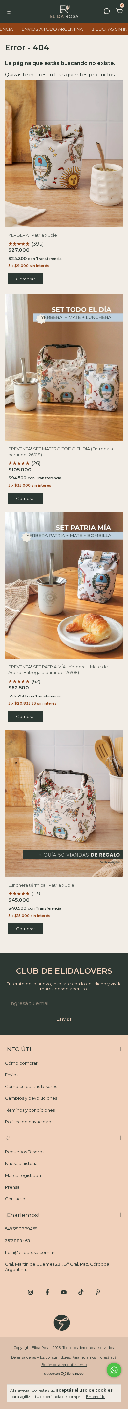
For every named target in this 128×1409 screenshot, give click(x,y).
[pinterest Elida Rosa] (97, 1292)
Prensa (12, 1187)
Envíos (11, 1074)
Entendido (95, 1396)
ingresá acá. (107, 1357)
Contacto (15, 1198)
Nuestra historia (21, 1163)
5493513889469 (21, 1228)
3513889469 (17, 1240)
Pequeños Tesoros (24, 1151)
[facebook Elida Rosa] (47, 1292)
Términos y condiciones (30, 1110)
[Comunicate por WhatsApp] (114, 1370)
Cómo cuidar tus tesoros (31, 1086)
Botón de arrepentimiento (64, 1364)
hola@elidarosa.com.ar (29, 1252)
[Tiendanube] (64, 1374)
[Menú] (10, 12)
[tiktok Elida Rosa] (81, 1292)
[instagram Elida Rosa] (30, 1292)
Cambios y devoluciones (31, 1098)
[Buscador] (106, 12)
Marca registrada (23, 1175)
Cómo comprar (21, 1062)
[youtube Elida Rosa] (64, 1292)
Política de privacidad (28, 1121)
